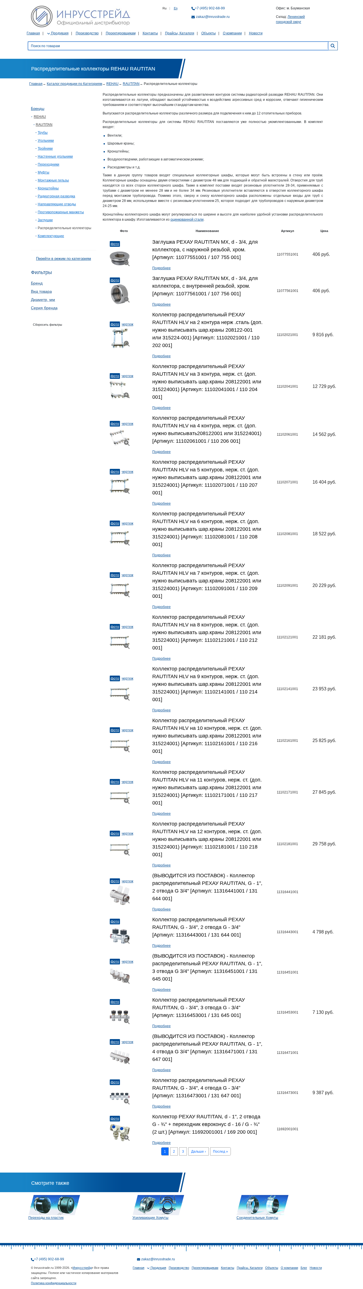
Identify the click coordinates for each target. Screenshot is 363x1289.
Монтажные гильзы (53, 180)
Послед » (220, 1152)
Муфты (43, 172)
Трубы (43, 133)
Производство (87, 33)
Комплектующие (51, 236)
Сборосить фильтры (47, 324)
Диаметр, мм (43, 299)
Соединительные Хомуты (257, 1218)
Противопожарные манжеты (61, 212)
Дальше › (198, 1152)
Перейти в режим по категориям (63, 258)
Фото (115, 244)
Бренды (37, 108)
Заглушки (45, 220)
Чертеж (127, 324)
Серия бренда (44, 308)
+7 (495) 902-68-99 (210, 8)
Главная (33, 33)
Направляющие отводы (57, 204)
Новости (256, 33)
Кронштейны (48, 188)
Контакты (150, 33)
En (176, 8)
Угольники (46, 141)
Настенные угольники (55, 156)
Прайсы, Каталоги (179, 33)
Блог (304, 1267)
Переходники (48, 164)
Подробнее (161, 268)
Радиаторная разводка (56, 196)
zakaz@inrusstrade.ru (213, 17)
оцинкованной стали (187, 220)
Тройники (45, 149)
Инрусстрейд (82, 1267)
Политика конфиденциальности (53, 1283)
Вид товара (41, 291)
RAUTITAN (131, 84)
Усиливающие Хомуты (150, 1218)
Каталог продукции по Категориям (74, 84)
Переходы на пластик (46, 1218)
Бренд (37, 283)
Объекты (208, 33)
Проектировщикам (121, 33)
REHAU (112, 84)
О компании (232, 33)
